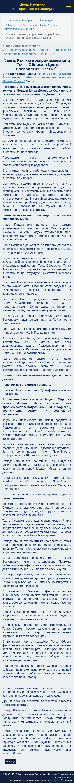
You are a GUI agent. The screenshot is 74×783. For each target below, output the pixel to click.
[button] (68, 6)
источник (54, 779)
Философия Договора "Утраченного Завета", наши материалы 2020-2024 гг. (36, 52)
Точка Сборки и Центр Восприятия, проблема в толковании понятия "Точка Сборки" (36, 77)
